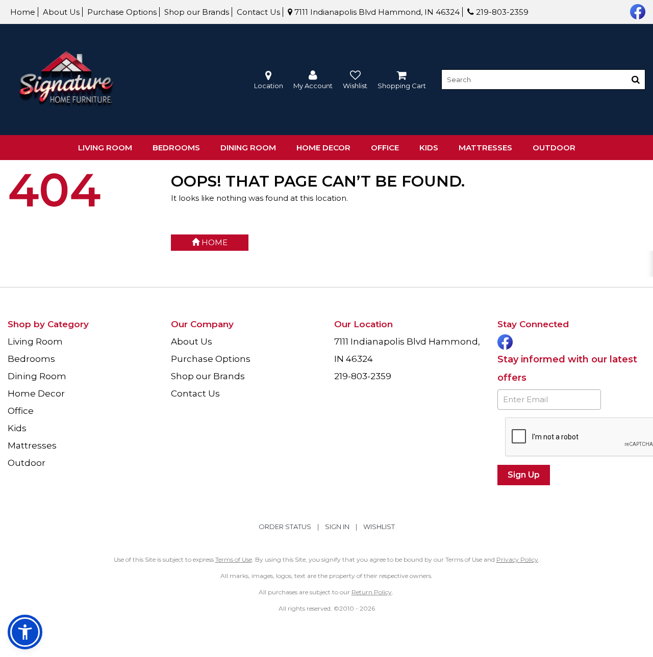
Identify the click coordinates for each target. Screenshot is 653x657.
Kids (428, 147)
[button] (313, 80)
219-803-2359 (501, 12)
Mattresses (485, 147)
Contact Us (258, 12)
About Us (61, 12)
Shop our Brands (196, 12)
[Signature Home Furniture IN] (66, 80)
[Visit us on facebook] (636, 10)
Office (385, 147)
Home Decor (323, 147)
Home (22, 12)
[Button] (635, 79)
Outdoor (554, 147)
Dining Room (248, 147)
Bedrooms (176, 147)
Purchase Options (122, 12)
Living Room (105, 147)
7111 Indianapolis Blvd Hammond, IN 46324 (376, 12)
